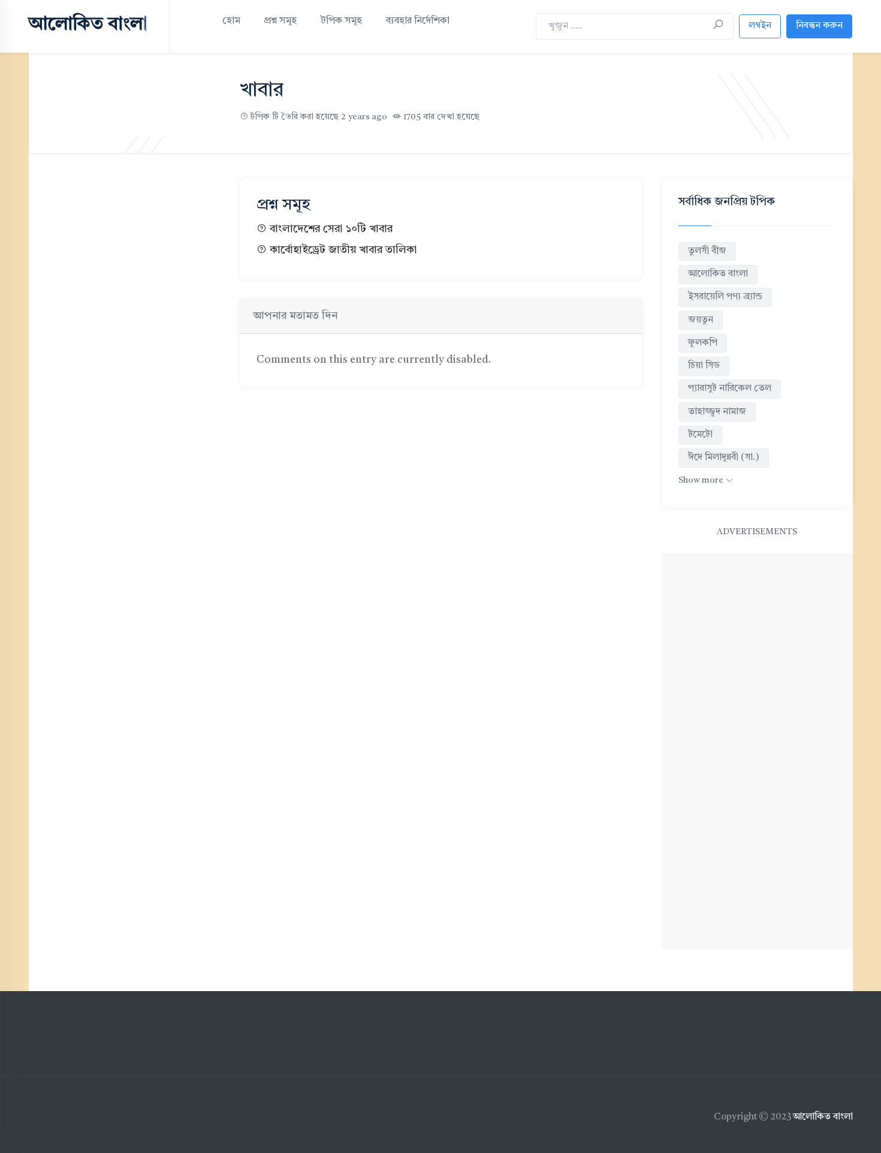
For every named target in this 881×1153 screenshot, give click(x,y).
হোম (231, 21)
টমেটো (700, 434)
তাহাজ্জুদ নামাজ (717, 412)
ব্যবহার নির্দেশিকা (417, 21)
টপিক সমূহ (341, 21)
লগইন (760, 26)
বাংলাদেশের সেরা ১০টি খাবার (331, 229)
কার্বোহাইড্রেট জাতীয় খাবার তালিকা (343, 250)
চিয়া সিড (704, 366)
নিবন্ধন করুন (819, 26)
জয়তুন (700, 320)
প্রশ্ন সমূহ (280, 21)
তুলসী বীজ (707, 251)
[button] (705, 480)
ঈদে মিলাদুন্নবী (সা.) (723, 457)
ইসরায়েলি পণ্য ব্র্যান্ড (725, 297)
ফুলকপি (702, 343)
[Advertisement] (124, 377)
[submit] (718, 26)
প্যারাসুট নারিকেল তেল (729, 388)
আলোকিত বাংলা (88, 25)
